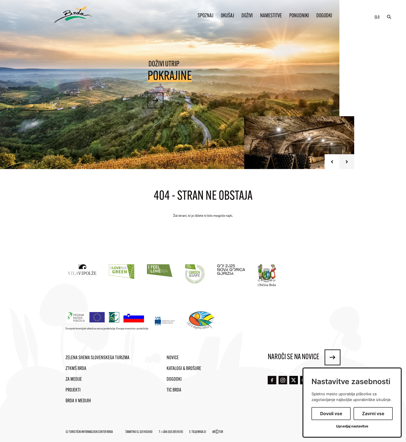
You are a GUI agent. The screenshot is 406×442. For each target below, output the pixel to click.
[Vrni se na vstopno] (72, 14)
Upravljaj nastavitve (352, 426)
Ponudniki (299, 16)
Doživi (247, 16)
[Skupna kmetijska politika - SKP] (106, 317)
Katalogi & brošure (184, 368)
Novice (173, 357)
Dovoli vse (331, 413)
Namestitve (271, 16)
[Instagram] (282, 380)
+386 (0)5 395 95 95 (172, 432)
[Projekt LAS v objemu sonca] (201, 321)
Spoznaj (205, 16)
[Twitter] (293, 380)
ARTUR (217, 432)
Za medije (74, 379)
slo (377, 17)
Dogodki (324, 16)
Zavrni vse (373, 413)
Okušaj (227, 16)
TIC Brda (174, 390)
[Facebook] (272, 380)
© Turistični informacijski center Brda (89, 432)
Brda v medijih (78, 401)
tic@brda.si (199, 432)
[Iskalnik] (389, 17)
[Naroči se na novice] (332, 357)
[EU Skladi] (165, 321)
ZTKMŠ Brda (76, 368)
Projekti (73, 390)
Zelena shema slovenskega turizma (97, 357)
